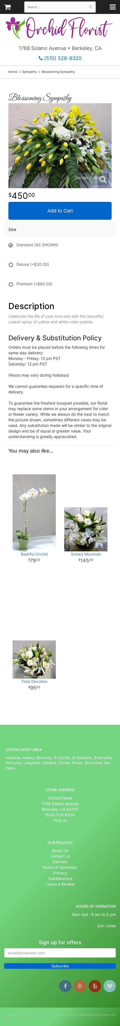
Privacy (60, 872)
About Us (60, 850)
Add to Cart (60, 211)
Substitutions (60, 878)
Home (12, 72)
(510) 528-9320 (62, 58)
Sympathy (29, 72)
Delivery (60, 861)
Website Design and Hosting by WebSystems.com (85, 1014)
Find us (60, 820)
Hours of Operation (60, 867)
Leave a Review (60, 884)
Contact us (60, 856)
